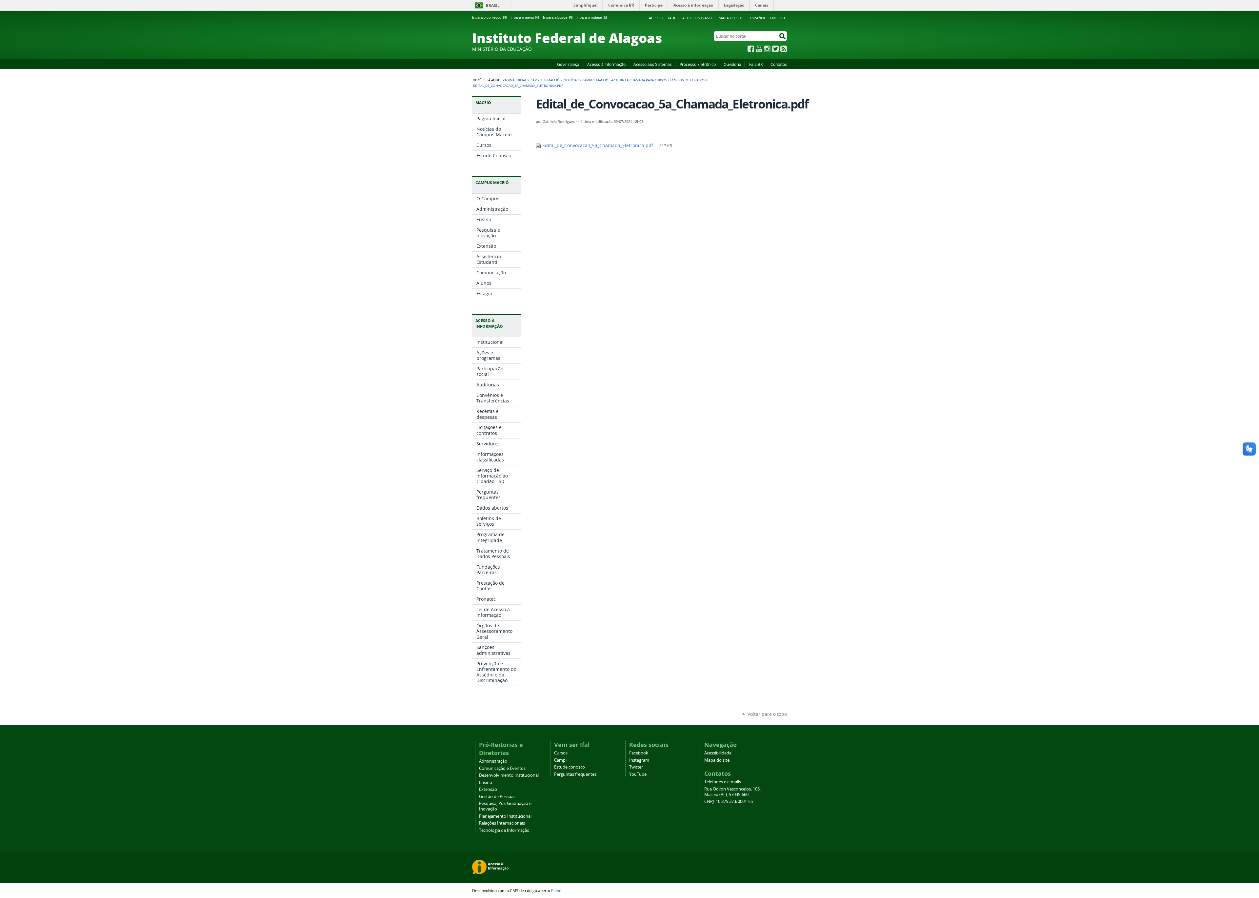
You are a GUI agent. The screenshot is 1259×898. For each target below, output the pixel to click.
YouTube (759, 49)
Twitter (775, 49)
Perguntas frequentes (575, 774)
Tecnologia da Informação (504, 830)
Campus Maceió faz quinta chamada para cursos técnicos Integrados (643, 80)
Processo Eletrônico (698, 64)
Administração (493, 761)
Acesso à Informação (606, 64)
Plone (556, 890)
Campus (536, 80)
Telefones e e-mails (722, 782)
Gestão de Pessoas (497, 796)
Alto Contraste (697, 17)
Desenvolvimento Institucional (509, 775)
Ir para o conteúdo (489, 17)
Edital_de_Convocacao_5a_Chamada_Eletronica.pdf (597, 145)
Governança (568, 64)
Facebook (751, 49)
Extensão (488, 789)
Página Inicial (515, 80)
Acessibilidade (662, 17)
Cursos (561, 753)
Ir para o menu (524, 17)
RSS (783, 49)
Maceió (553, 80)
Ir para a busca (557, 17)
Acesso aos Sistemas (652, 64)
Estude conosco (569, 767)
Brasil (493, 5)
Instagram (767, 49)
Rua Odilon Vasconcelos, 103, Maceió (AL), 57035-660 (732, 791)
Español (758, 17)
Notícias (571, 80)
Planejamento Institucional (505, 816)
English (777, 17)
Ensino (485, 782)
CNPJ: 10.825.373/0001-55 (728, 801)
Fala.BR (756, 64)
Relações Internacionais (502, 823)
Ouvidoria (732, 64)
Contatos (778, 64)
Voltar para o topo (767, 714)
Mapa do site (731, 17)
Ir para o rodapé (591, 17)
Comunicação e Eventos (502, 768)
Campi (560, 760)
